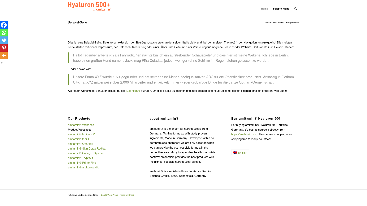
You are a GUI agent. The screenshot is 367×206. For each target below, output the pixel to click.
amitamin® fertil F (79, 139)
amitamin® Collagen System (86, 153)
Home (264, 8)
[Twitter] (4, 40)
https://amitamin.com (244, 134)
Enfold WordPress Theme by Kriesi (117, 194)
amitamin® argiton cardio (83, 167)
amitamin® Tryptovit (80, 158)
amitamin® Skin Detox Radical (87, 148)
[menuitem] (295, 8)
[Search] (295, 8)
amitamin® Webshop (81, 125)
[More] (4, 55)
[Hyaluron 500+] (96, 8)
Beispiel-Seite (281, 8)
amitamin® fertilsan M (81, 134)
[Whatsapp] (4, 32)
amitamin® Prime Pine (82, 162)
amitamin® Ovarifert (80, 144)
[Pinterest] (4, 48)
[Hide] (1, 62)
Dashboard (133, 91)
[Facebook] (4, 25)
